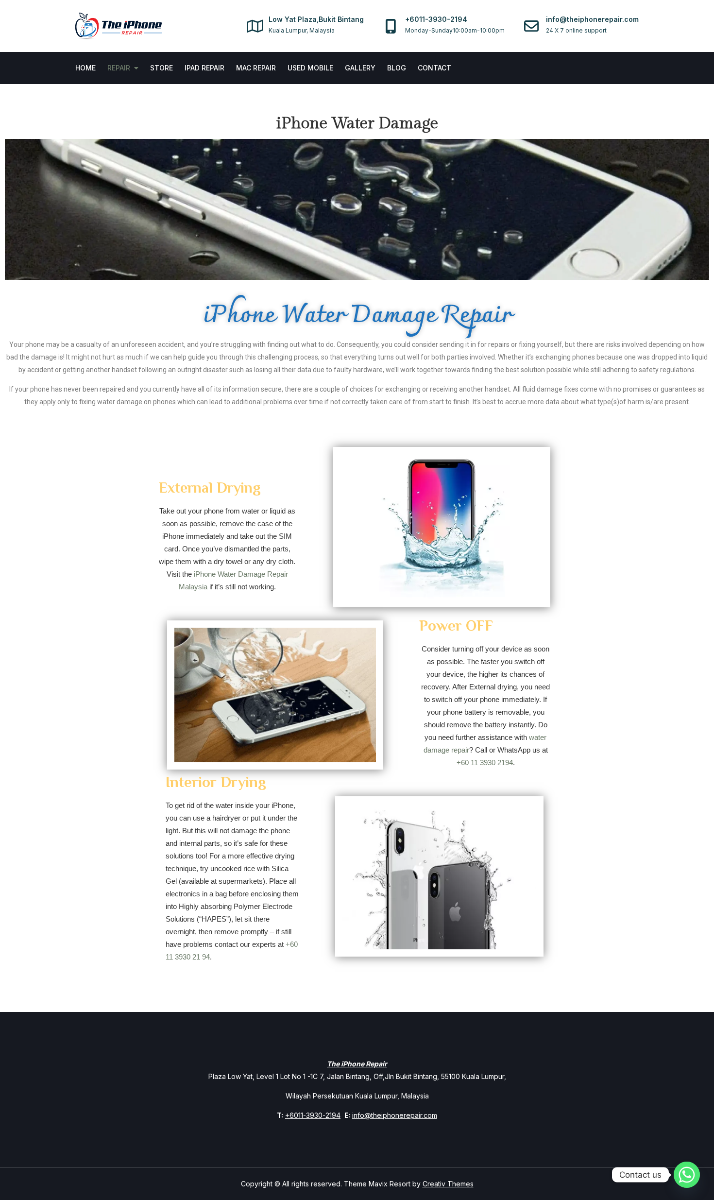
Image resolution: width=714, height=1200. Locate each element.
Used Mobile (310, 68)
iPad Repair (204, 68)
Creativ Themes (448, 1184)
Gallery (360, 68)
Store (161, 68)
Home (85, 68)
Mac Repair (256, 68)
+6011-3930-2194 (312, 1115)
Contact (434, 68)
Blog (396, 68)
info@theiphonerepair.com (394, 1115)
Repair (118, 68)
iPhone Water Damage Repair (357, 316)
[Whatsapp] (687, 1175)
